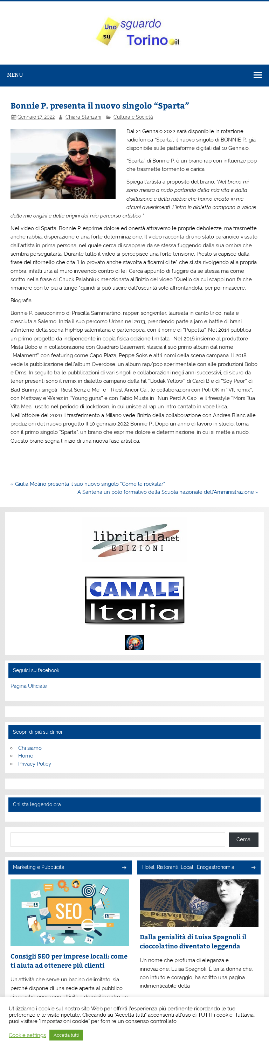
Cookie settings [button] (27, 1035)
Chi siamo (30, 748)
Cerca (243, 839)
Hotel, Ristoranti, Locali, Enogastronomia (188, 867)
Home (25, 756)
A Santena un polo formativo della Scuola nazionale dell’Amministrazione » (167, 492)
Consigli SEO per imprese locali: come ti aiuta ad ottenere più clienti (69, 960)
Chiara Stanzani (83, 117)
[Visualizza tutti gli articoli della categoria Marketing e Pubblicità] (124, 868)
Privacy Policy (34, 764)
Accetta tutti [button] (66, 1035)
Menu (15, 74)
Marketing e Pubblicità (38, 867)
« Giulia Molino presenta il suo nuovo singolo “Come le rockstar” (88, 484)
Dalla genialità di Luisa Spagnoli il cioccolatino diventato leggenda (193, 941)
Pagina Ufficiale (29, 686)
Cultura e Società (133, 117)
